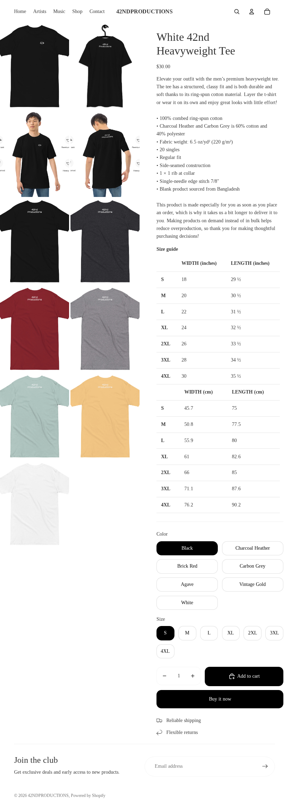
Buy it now (220, 699)
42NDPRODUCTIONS (48, 795)
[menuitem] (20, 11)
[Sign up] (265, 766)
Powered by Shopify (88, 795)
